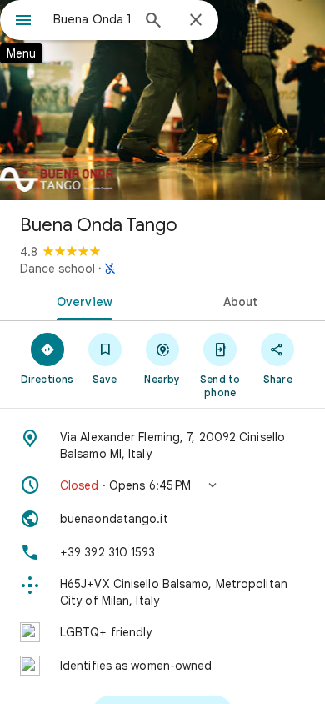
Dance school (57, 268)
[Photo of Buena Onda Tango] (162, 100)
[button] (162, 485)
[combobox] (91, 19)
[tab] (81, 300)
